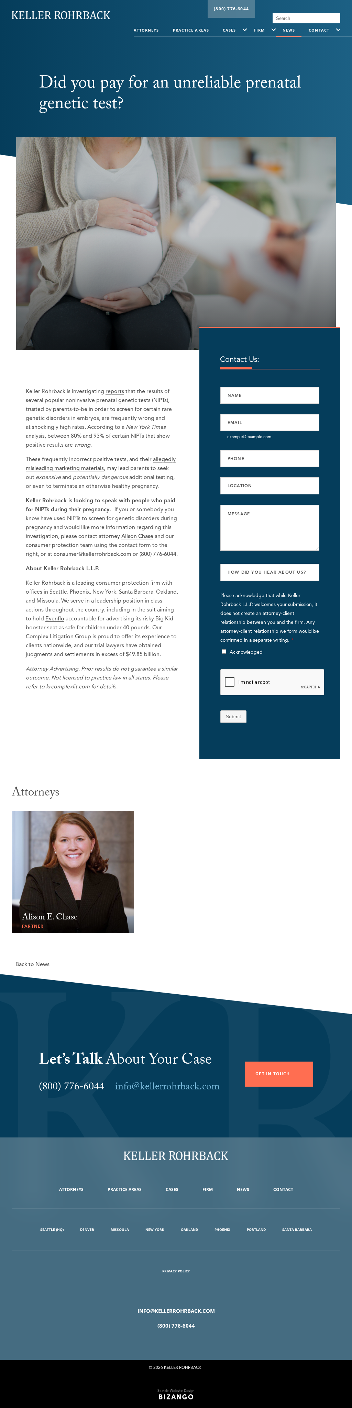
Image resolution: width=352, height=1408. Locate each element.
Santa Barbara (297, 1229)
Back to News (32, 964)
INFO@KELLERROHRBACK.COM (176, 1310)
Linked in (186, 1343)
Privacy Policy (176, 1271)
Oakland (189, 1229)
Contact (319, 30)
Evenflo (54, 618)
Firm (259, 30)
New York (154, 1229)
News (289, 30)
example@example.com (249, 436)
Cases (229, 30)
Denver (87, 1229)
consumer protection (52, 545)
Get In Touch (272, 1074)
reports (115, 391)
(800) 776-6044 (231, 9)
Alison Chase (137, 536)
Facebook (166, 1343)
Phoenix (222, 1229)
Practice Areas (191, 30)
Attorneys (146, 30)
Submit (233, 716)
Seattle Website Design (176, 1390)
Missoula (120, 1229)
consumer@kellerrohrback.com (92, 554)
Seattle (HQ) (52, 1229)
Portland (256, 1229)
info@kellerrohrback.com (167, 1088)
